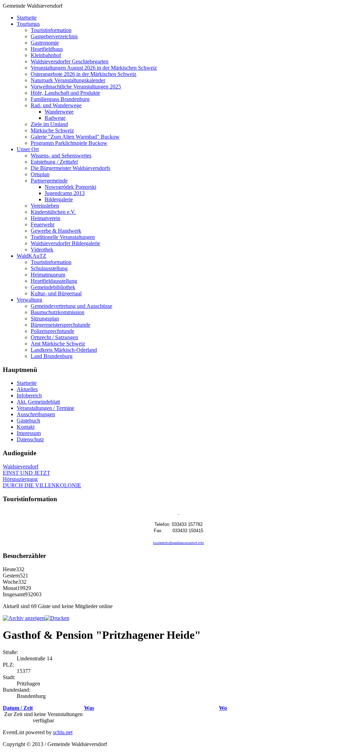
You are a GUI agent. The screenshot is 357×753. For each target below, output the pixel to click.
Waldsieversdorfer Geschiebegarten (69, 61)
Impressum (29, 433)
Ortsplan (40, 174)
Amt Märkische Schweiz (58, 344)
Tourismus (28, 24)
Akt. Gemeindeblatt (38, 402)
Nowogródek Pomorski (70, 187)
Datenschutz (30, 439)
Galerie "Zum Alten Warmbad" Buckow (75, 137)
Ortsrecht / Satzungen (54, 337)
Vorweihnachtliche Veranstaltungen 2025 (76, 87)
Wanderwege (59, 112)
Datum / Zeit (18, 708)
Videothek (42, 250)
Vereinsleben (45, 206)
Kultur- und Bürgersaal (56, 293)
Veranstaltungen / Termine (45, 408)
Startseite (27, 18)
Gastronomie (45, 43)
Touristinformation (51, 30)
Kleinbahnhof (46, 55)
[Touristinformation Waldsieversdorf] (178, 513)
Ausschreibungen (36, 414)
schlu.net (63, 732)
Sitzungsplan (45, 318)
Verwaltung (29, 300)
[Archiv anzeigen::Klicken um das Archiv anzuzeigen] (24, 618)
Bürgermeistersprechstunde (60, 325)
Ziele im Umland (49, 124)
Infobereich (29, 395)
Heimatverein (45, 218)
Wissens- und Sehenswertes (61, 155)
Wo (223, 708)
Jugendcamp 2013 (65, 193)
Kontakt (26, 427)
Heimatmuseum (48, 275)
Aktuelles (27, 389)
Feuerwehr (42, 224)
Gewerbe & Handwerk (56, 231)
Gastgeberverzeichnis (54, 36)
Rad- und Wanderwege (56, 105)
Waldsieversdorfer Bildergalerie (65, 243)
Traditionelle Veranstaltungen (63, 237)
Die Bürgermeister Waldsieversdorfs (70, 168)
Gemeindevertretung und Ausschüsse (71, 306)
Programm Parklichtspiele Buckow (69, 143)
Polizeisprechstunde (52, 331)
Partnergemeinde (49, 181)
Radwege (55, 118)
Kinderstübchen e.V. (53, 212)
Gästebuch (28, 421)
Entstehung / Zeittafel (54, 162)
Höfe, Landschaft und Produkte (65, 93)
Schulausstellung (49, 268)
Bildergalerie (59, 199)
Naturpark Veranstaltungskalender (68, 80)
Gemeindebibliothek (53, 287)
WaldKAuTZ (31, 256)
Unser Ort (28, 149)
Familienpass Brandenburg (60, 99)
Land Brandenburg (52, 356)
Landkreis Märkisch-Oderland (64, 350)
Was (89, 708)
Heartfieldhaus (47, 49)
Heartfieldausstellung (54, 281)
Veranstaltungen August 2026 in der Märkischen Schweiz (94, 68)
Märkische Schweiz (52, 130)
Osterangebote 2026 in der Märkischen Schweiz (83, 74)
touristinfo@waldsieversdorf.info (178, 543)
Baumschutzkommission (57, 312)
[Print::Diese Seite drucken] (57, 618)
